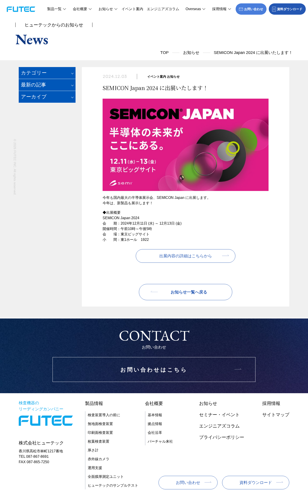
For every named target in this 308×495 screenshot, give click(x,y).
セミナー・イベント (219, 414)
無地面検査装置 (100, 424)
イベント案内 (132, 9)
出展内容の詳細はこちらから (185, 256)
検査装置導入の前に (104, 415)
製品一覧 (54, 9)
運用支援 (95, 468)
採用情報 (219, 9)
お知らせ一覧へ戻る (189, 292)
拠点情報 (155, 424)
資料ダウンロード (255, 482)
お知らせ (106, 9)
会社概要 (80, 9)
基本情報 (155, 415)
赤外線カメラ (98, 459)
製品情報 (94, 403)
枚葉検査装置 (98, 441)
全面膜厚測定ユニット (106, 477)
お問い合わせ (188, 482)
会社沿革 (155, 433)
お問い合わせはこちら (154, 370)
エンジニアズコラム (163, 9)
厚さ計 (93, 450)
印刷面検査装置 (100, 433)
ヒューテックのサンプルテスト (113, 485)
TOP (164, 52)
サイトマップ (275, 414)
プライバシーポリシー (221, 437)
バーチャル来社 (160, 441)
